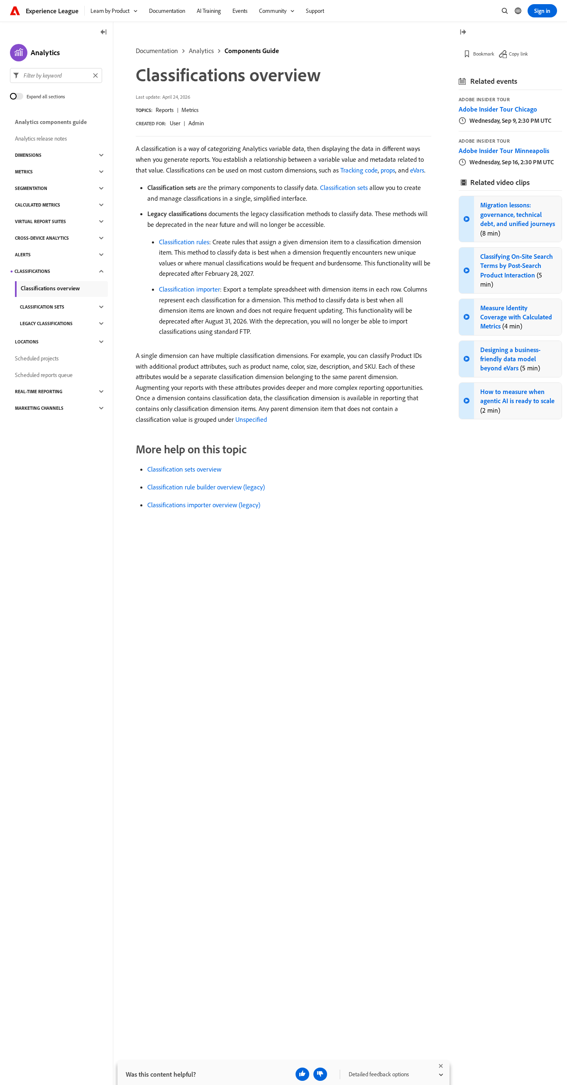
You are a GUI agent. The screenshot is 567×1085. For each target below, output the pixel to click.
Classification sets (344, 187)
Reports (165, 110)
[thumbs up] (302, 1074)
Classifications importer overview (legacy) (203, 505)
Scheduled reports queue (44, 375)
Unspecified (251, 419)
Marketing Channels (39, 408)
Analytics (201, 50)
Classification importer (189, 289)
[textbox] (56, 75)
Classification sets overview (184, 469)
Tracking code (359, 170)
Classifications (32, 271)
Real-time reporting (38, 391)
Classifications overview (50, 288)
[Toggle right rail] (463, 32)
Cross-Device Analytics (42, 238)
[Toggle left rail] (104, 32)
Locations (27, 342)
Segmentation (31, 188)
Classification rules (184, 242)
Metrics (189, 110)
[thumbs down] (320, 1074)
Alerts (23, 255)
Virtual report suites (40, 221)
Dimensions (28, 155)
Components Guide (252, 50)
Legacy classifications (46, 323)
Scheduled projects (37, 358)
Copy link (518, 54)
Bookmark (483, 54)
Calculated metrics (37, 205)
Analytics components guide (51, 122)
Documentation (157, 50)
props (388, 170)
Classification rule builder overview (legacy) (206, 487)
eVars (417, 170)
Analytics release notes (41, 138)
